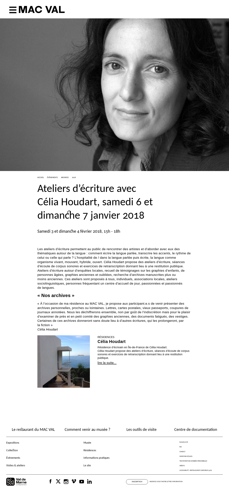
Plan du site (183, 442)
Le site (87, 465)
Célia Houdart (112, 341)
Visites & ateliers (15, 465)
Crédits (182, 466)
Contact (182, 452)
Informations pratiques (96, 458)
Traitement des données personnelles (193, 461)
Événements (13, 458)
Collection (12, 450)
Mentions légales (185, 456)
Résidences (89, 450)
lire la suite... (107, 363)
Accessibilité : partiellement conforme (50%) (195, 470)
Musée (87, 442)
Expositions (12, 442)
